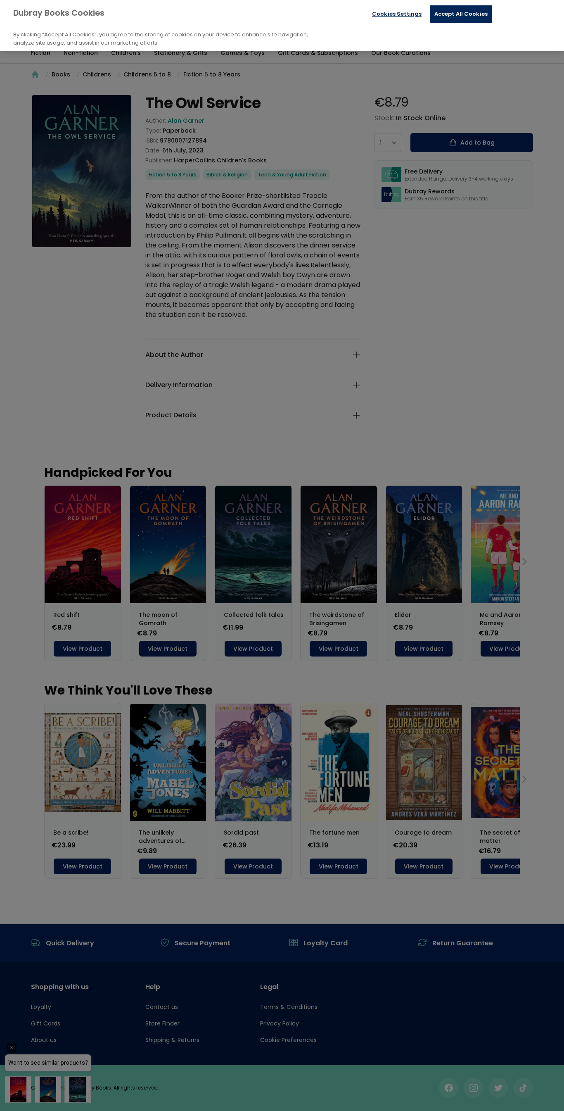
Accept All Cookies (461, 14)
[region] (282, 25)
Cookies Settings (397, 14)
